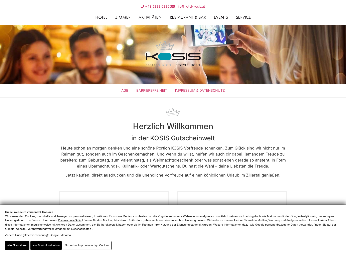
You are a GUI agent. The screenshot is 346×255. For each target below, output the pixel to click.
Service (243, 17)
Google (54, 235)
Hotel (101, 17)
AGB (124, 90)
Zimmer (123, 17)
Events (221, 17)
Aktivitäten (150, 17)
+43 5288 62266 (157, 6)
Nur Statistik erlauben (46, 245)
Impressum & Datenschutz (200, 90)
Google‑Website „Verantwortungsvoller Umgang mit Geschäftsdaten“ (48, 228)
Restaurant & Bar (188, 17)
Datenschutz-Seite (69, 220)
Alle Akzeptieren (17, 245)
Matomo (65, 235)
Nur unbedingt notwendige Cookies (87, 245)
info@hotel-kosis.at (190, 6)
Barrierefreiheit (151, 90)
